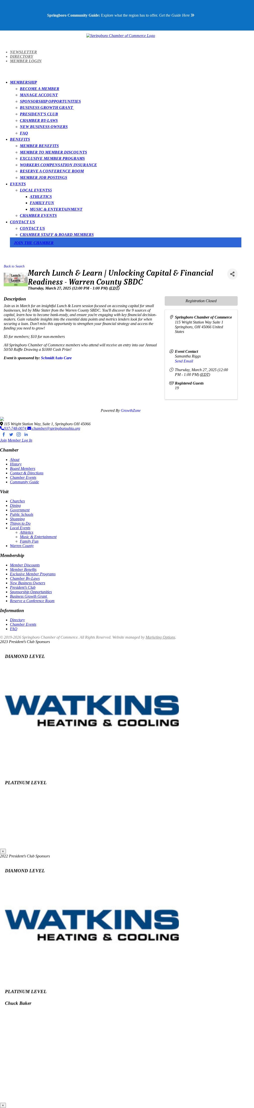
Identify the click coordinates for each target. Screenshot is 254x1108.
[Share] (232, 274)
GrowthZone (131, 410)
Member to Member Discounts (53, 152)
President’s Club (39, 114)
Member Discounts (25, 565)
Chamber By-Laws (39, 120)
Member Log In (20, 440)
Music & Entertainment (56, 209)
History (16, 464)
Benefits (20, 139)
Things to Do (20, 523)
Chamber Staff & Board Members (57, 234)
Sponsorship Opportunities (50, 101)
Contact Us (22, 222)
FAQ (24, 133)
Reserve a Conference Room (52, 171)
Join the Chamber (34, 243)
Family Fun (42, 203)
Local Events (35, 190)
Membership (23, 82)
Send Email (184, 361)
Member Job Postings (43, 177)
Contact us (32, 228)
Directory (21, 56)
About (14, 459)
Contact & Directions (26, 473)
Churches (17, 501)
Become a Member (39, 89)
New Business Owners (44, 127)
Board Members (22, 468)
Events (18, 184)
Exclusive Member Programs (52, 158)
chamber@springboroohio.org (55, 428)
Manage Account (39, 95)
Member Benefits (39, 146)
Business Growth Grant (47, 107)
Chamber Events (38, 215)
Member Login (26, 61)
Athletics (41, 197)
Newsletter (23, 52)
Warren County (22, 546)
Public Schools (21, 514)
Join (3, 440)
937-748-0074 (15, 428)
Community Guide (24, 482)
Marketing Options (160, 637)
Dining (15, 505)
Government (20, 510)
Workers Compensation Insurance (58, 165)
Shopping (17, 519)
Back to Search (14, 266)
